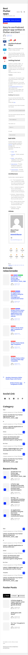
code (15, 265)
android (10, 265)
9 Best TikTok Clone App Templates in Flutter (17, 329)
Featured (16, 275)
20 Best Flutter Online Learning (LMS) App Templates (17, 359)
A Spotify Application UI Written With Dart (13, 427)
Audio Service (14, 164)
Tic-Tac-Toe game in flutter (18, 623)
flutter (20, 265)
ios (23, 265)
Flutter (12, 151)
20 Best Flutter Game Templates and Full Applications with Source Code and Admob (17, 313)
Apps (12, 275)
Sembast (13, 154)
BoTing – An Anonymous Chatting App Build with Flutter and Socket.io (18, 500)
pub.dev (10, 144)
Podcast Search (14, 169)
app (13, 265)
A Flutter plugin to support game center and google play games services (18, 603)
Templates (5, 23)
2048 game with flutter (16, 613)
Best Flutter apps (6, 11)
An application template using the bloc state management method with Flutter (17, 296)
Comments (22, 595)
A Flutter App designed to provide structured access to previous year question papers (17, 487)
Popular (7, 595)
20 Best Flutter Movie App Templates (17, 343)
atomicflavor (9, 35)
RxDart (12, 158)
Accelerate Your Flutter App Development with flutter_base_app (18, 279)
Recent (14, 595)
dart (18, 265)
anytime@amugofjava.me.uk (16, 86)
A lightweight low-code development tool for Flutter (13, 449)
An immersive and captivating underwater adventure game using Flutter (12, 438)
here (14, 102)
